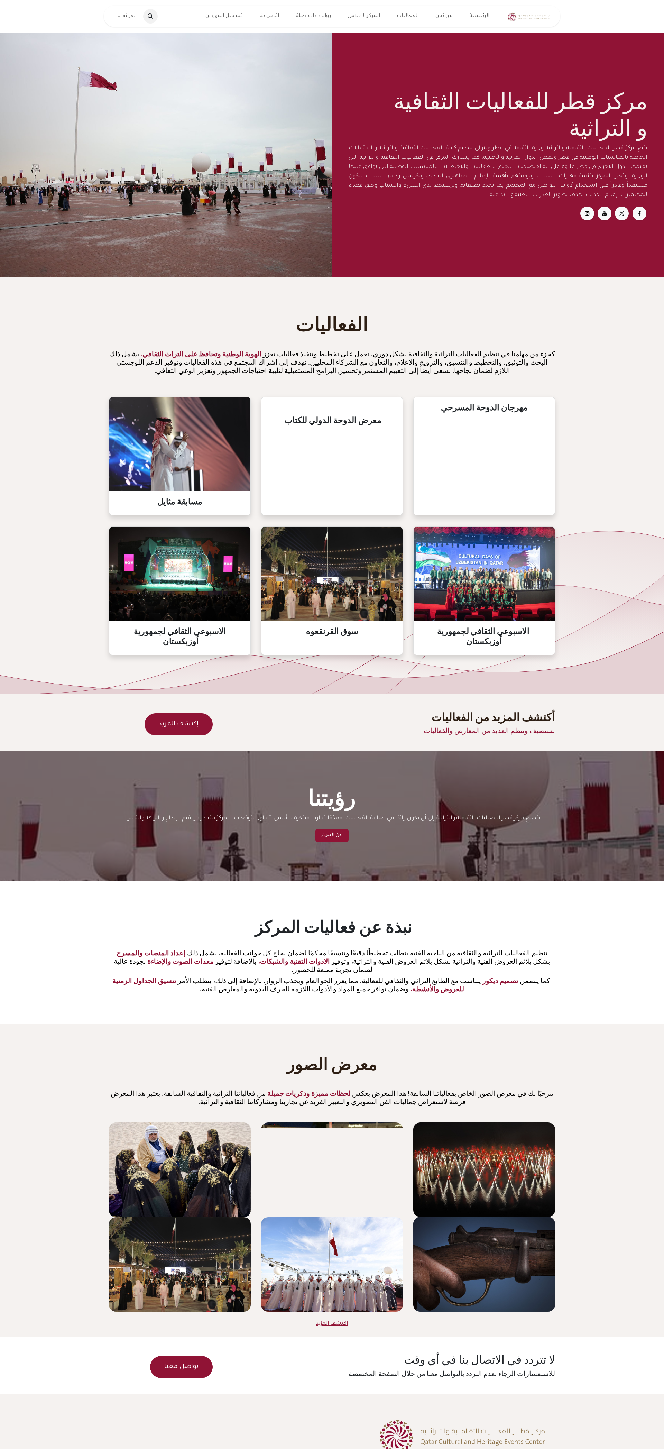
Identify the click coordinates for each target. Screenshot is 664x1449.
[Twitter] (622, 213)
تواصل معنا (181, 1367)
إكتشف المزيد (179, 724)
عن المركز (332, 835)
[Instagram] (587, 213)
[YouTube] (604, 213)
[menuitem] (479, 16)
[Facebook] (639, 213)
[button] (150, 16)
